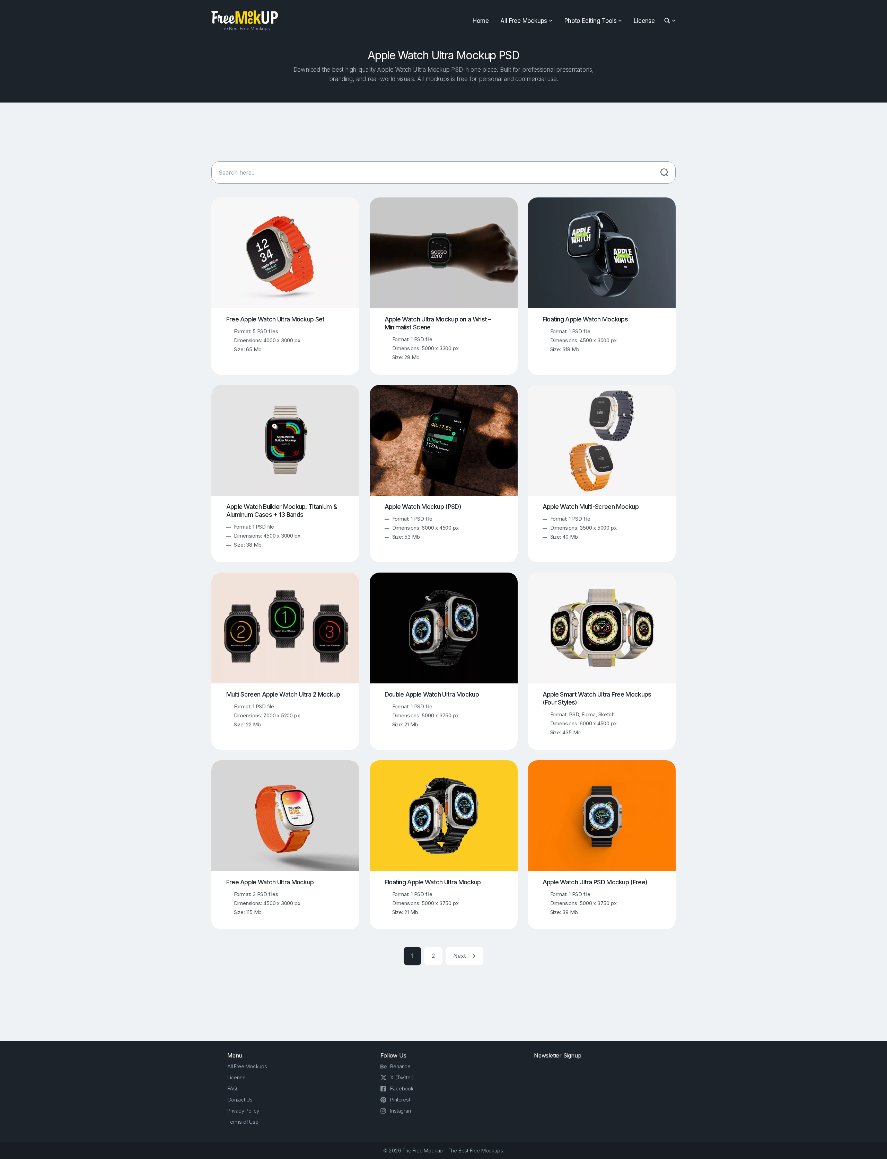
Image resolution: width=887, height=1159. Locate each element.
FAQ (232, 1088)
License (644, 20)
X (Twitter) (402, 1077)
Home (481, 20)
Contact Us (240, 1099)
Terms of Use (242, 1121)
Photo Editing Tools (590, 20)
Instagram (401, 1110)
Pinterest (400, 1099)
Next (460, 955)
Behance (400, 1066)
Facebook (401, 1088)
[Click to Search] (664, 172)
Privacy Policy (243, 1110)
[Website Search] (668, 21)
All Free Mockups (523, 20)
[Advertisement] (443, 132)
